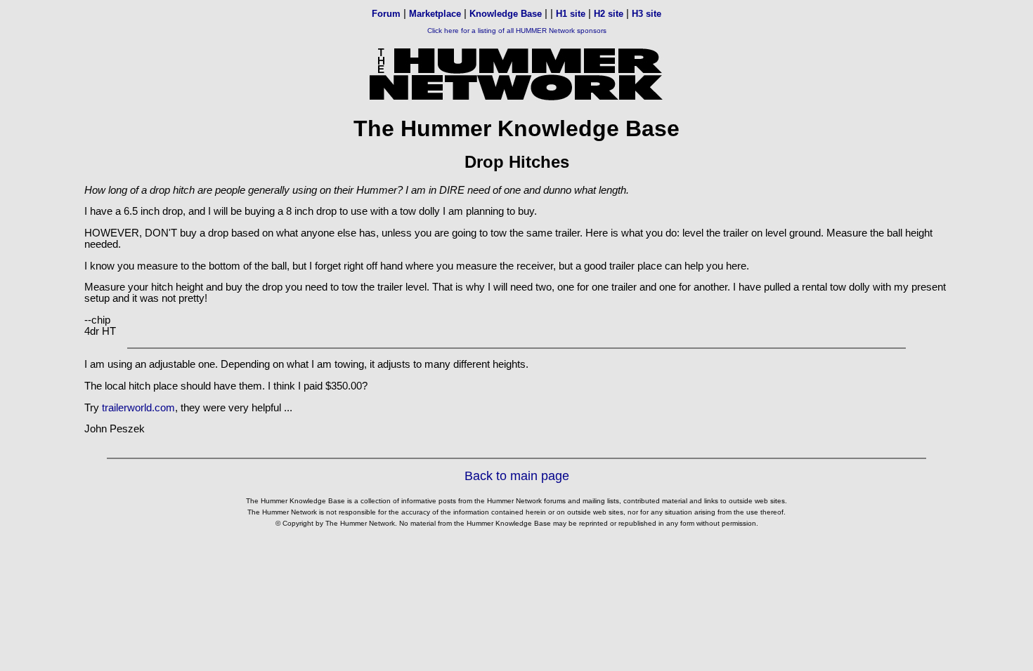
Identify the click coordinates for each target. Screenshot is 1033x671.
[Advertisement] (516, 569)
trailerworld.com (138, 407)
